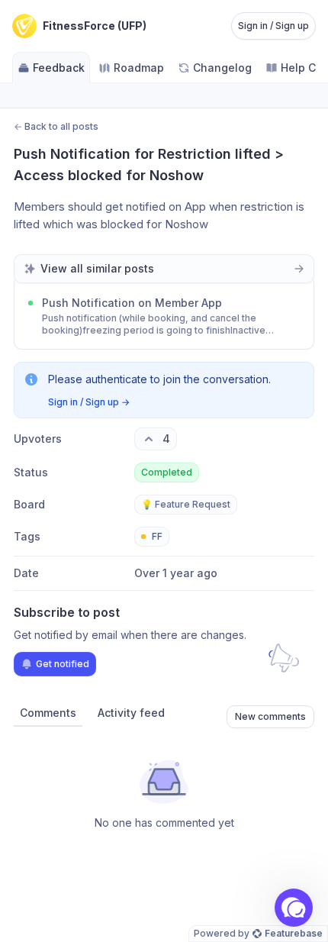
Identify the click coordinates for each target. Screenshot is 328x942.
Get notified (62, 663)
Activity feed (131, 712)
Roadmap (139, 67)
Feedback (59, 67)
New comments (270, 716)
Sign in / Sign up (273, 25)
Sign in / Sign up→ (89, 402)
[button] (294, 908)
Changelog (222, 67)
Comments (48, 712)
